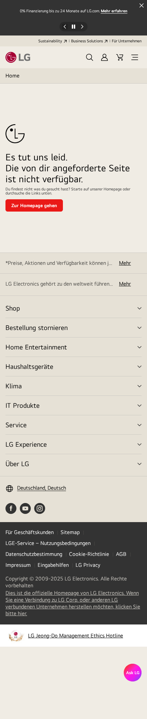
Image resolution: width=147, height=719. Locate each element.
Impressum (18, 565)
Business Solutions (87, 41)
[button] (89, 57)
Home (12, 75)
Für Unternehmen (127, 41)
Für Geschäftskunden (29, 532)
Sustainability (50, 41)
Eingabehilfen (53, 565)
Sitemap (70, 532)
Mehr (125, 263)
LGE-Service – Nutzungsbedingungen (48, 543)
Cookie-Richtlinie (89, 554)
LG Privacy (88, 565)
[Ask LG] (132, 672)
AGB (121, 554)
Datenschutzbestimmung (33, 554)
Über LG (17, 464)
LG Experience (26, 444)
